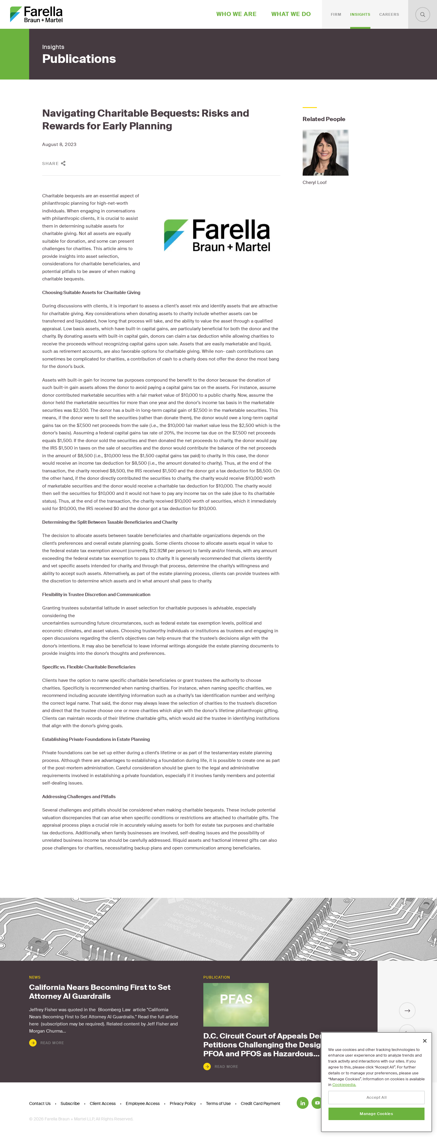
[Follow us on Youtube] (317, 1103)
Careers (389, 14)
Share (50, 163)
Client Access (103, 1103)
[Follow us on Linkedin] (303, 1103)
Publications (79, 59)
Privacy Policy (183, 1103)
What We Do (291, 14)
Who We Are (236, 14)
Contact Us (40, 1103)
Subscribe (70, 1103)
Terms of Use (218, 1103)
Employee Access (143, 1103)
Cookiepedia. (344, 1084)
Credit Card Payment (260, 1103)
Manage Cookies (376, 1113)
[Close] (424, 1040)
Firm (336, 14)
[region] (376, 1082)
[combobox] (422, 14)
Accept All (377, 1097)
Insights (360, 14)
